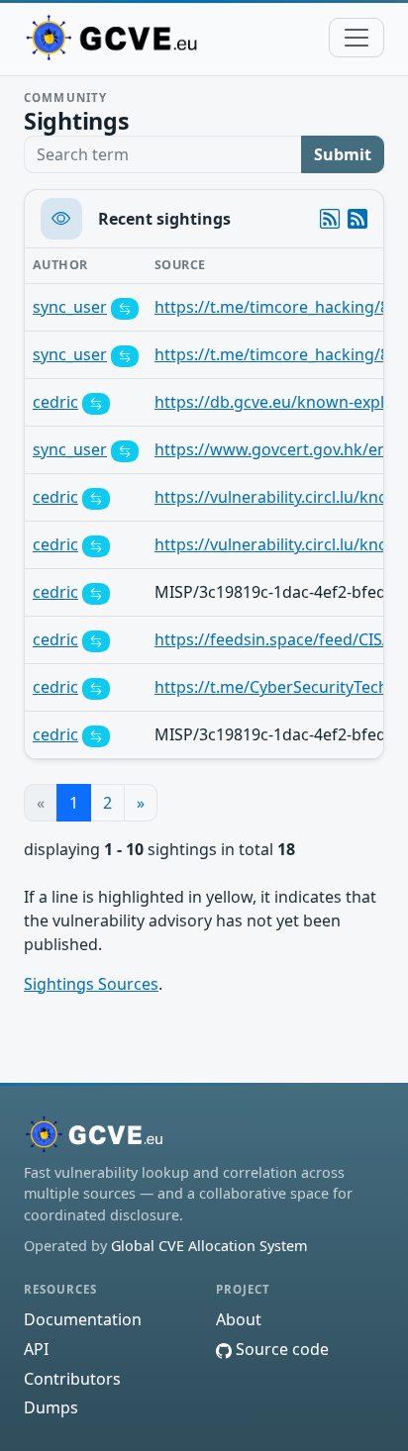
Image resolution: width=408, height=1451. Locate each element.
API (36, 1349)
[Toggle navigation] (356, 37)
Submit (342, 154)
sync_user (70, 307)
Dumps (51, 1407)
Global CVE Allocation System (209, 1245)
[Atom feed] (330, 219)
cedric (55, 402)
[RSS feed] (357, 219)
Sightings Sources (91, 984)
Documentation (83, 1319)
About (238, 1319)
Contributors (72, 1379)
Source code (280, 1349)
